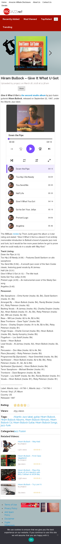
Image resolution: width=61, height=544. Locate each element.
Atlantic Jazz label (23, 416)
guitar (36, 416)
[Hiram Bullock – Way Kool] (8, 446)
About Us (36, 2)
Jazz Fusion (20, 431)
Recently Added (11, 19)
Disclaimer (9, 519)
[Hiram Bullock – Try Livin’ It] (8, 489)
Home (4, 2)
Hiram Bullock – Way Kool (29, 441)
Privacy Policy (11, 508)
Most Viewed (30, 19)
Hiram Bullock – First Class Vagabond (29, 457)
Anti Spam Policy (9, 513)
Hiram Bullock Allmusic (37, 419)
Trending (7, 27)
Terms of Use (11, 505)
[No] (57, 535)
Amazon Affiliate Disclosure (20, 2)
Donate (4, 6)
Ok (31, 540)
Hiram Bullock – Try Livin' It (29, 484)
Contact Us (46, 2)
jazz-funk (6, 425)
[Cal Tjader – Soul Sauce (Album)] (31, 53)
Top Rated (46, 19)
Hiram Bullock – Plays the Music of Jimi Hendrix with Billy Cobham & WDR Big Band (29, 473)
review (16, 233)
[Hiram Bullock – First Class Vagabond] (8, 460)
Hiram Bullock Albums (12, 419)
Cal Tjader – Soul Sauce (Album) (29, 67)
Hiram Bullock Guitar (23, 422)
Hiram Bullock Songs (46, 422)
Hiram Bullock (47, 416)
